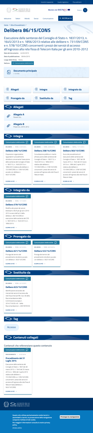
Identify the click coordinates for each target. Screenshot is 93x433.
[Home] (19, 10)
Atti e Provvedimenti (18, 25)
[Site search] (85, 10)
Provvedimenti (77, 2)
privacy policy (17, 427)
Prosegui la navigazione (70, 417)
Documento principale (25, 70)
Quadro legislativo (63, 2)
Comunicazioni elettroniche (23, 63)
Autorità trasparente (47, 2)
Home (6, 25)
